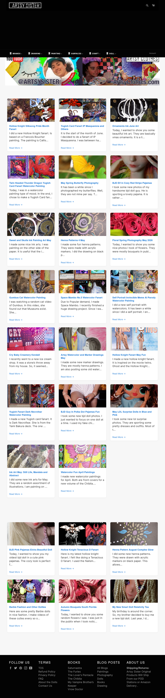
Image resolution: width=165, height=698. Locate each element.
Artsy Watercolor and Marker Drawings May (82, 356)
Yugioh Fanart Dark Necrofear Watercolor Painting (25, 413)
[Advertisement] (82, 30)
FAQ (40, 678)
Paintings (102, 671)
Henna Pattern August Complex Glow (133, 549)
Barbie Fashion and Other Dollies (27, 606)
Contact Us (45, 685)
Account (152, 53)
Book (100, 682)
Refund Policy (46, 671)
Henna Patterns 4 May (73, 240)
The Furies (74, 671)
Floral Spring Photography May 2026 (132, 240)
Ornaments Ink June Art (125, 125)
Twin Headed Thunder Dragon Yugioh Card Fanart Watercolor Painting (30, 184)
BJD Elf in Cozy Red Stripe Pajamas (132, 182)
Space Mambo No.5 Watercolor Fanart (81, 297)
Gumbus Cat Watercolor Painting (27, 297)
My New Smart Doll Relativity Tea (130, 606)
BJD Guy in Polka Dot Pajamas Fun (80, 411)
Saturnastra (75, 668)
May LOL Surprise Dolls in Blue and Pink (132, 413)
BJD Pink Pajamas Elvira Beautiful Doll (30, 549)
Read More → (15, 148)
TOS (41, 668)
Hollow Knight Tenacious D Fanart (79, 549)
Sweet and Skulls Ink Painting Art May (30, 240)
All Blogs (102, 668)
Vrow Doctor (75, 689)
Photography (105, 675)
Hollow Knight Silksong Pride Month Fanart (29, 127)
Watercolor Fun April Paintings (78, 472)
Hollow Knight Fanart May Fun (129, 354)
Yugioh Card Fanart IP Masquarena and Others (82, 127)
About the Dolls (47, 682)
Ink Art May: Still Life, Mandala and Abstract (28, 473)
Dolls (100, 678)
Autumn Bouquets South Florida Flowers (79, 608)
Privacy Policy (46, 675)
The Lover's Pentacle (80, 675)
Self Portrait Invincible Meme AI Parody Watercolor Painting (134, 299)
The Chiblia (75, 678)
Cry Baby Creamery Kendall (24, 354)
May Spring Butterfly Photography (79, 182)
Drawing (102, 685)
